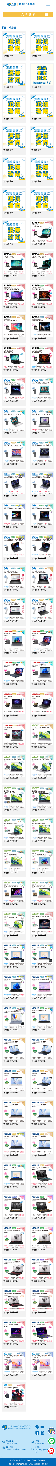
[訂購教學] (51, 1451)
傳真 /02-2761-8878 (40, 1442)
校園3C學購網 (9, 27)
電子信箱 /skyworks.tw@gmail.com (16, 1448)
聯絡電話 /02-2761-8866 (11, 1442)
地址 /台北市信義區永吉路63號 (44, 1449)
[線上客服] (51, 1441)
